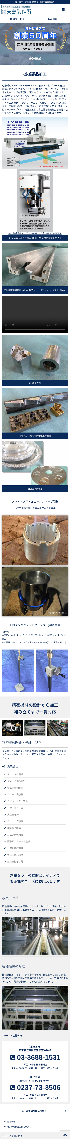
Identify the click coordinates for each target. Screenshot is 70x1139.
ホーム (7, 1035)
